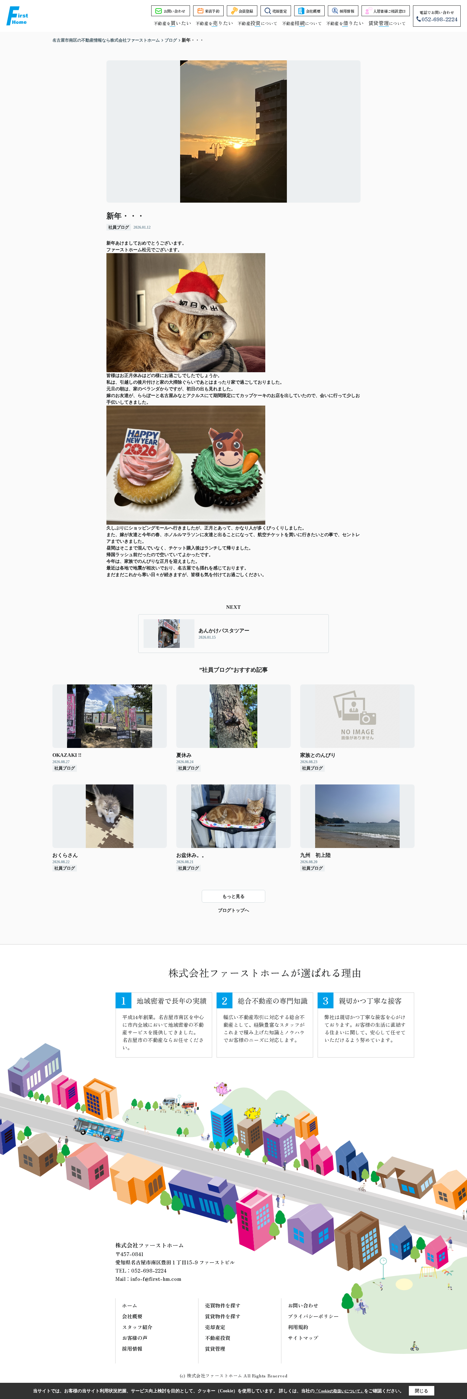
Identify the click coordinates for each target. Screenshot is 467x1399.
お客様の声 (134, 1338)
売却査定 (279, 11)
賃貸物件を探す (222, 1316)
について (387, 23)
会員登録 (246, 11)
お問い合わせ (174, 11)
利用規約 (298, 1327)
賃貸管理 (215, 1348)
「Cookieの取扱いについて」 (339, 1391)
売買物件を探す (222, 1305)
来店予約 (212, 11)
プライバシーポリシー (313, 1316)
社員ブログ (118, 227)
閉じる (421, 1391)
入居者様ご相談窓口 (389, 11)
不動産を (172, 23)
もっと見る (233, 896)
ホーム (129, 1305)
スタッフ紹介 (137, 1327)
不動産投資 (217, 1338)
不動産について (257, 23)
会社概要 (313, 11)
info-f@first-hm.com (156, 1278)
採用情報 (347, 11)
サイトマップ (303, 1338)
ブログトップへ (233, 910)
